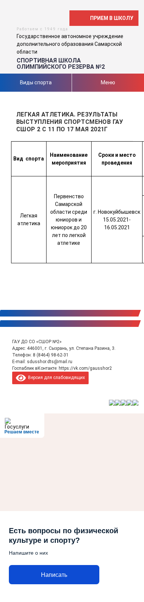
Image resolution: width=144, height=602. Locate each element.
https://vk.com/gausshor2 (85, 368)
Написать (54, 575)
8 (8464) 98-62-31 (51, 355)
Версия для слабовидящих (55, 377)
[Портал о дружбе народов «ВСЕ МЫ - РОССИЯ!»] (130, 403)
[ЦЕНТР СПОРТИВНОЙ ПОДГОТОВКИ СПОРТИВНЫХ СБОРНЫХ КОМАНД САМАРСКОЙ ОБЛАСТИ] (118, 403)
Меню (108, 82)
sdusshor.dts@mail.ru (49, 361)
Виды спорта (36, 82)
